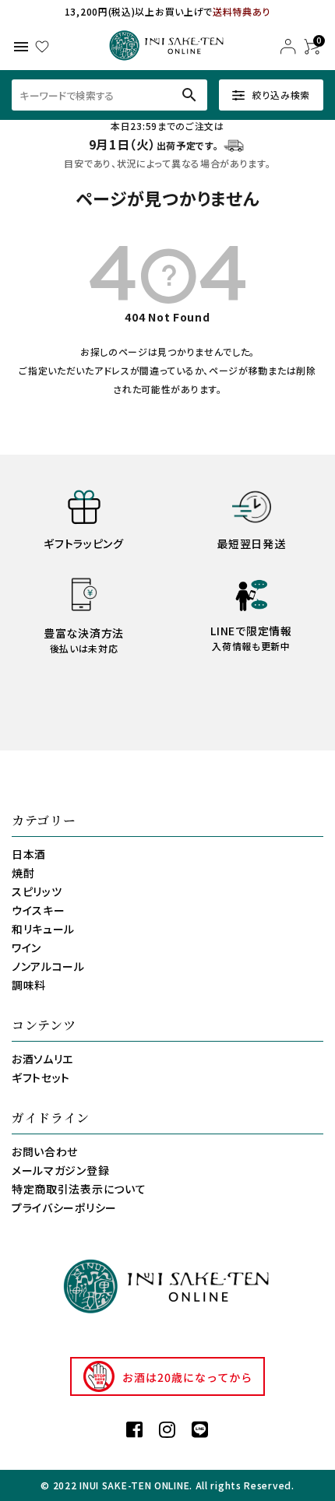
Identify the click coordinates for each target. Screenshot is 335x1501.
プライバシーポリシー (64, 1207)
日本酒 (29, 854)
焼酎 (23, 873)
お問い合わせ (45, 1151)
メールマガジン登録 (60, 1170)
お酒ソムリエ (42, 1059)
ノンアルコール (48, 966)
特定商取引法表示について (79, 1189)
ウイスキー (38, 910)
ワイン (26, 947)
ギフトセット (41, 1077)
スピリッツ (37, 891)
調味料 (29, 985)
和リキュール (43, 929)
